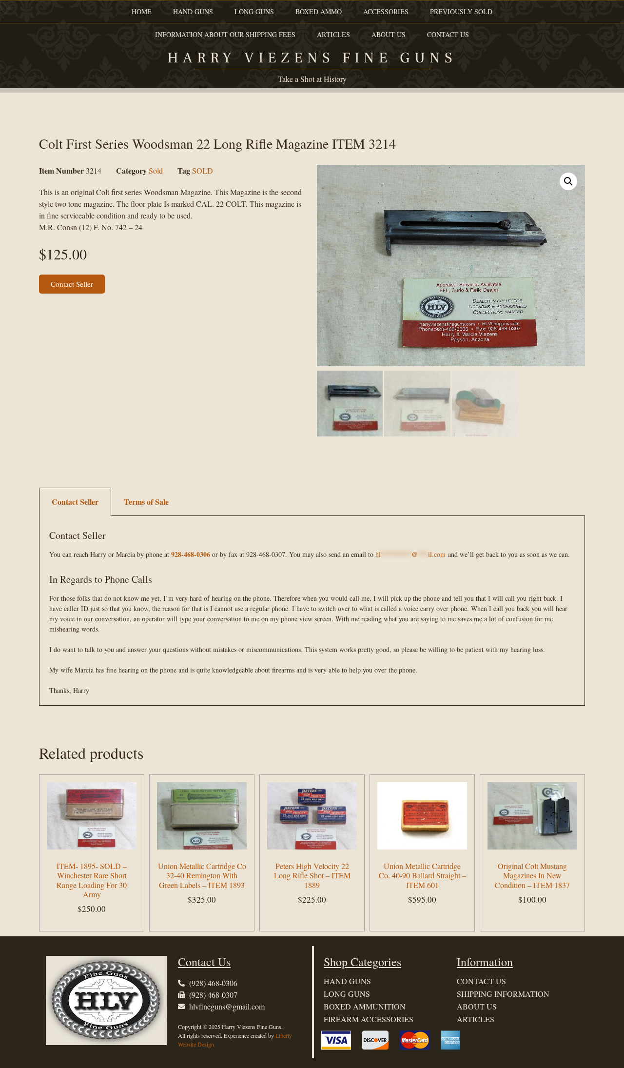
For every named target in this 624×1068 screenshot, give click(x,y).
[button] (568, 181)
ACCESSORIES (386, 11)
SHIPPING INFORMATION (503, 994)
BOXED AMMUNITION (365, 1006)
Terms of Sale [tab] (146, 501)
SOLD (202, 170)
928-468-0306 (190, 554)
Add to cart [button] (202, 918)
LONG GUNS (254, 11)
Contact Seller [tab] (75, 501)
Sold (156, 170)
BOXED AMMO (318, 11)
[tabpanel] (312, 611)
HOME (142, 11)
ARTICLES (333, 34)
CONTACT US (448, 34)
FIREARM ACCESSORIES (368, 1019)
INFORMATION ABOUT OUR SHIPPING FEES (225, 34)
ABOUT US (388, 34)
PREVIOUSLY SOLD (461, 11)
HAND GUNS (193, 11)
